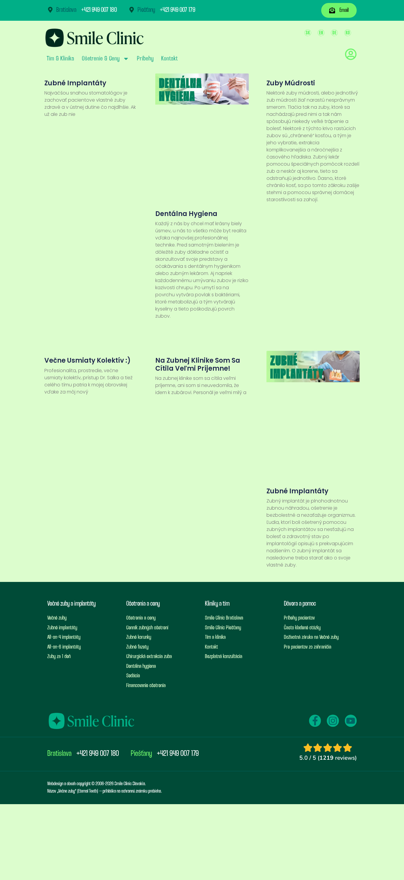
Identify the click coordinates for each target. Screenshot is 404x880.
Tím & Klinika (60, 59)
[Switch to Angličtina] (321, 33)
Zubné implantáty (75, 83)
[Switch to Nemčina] (334, 33)
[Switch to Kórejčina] (347, 33)
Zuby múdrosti (290, 83)
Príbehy (145, 59)
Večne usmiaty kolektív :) (87, 360)
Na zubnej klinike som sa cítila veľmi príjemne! (197, 364)
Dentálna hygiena (186, 213)
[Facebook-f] (315, 721)
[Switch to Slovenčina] (307, 33)
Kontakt (169, 59)
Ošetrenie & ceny (101, 59)
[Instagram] (333, 721)
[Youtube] (351, 721)
